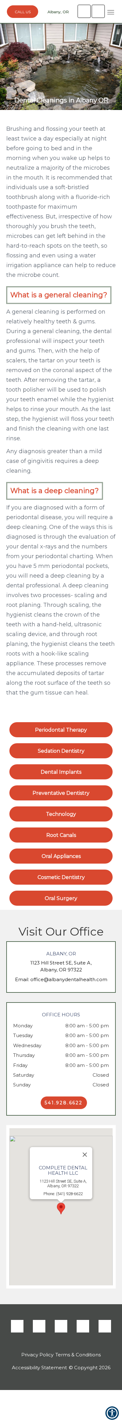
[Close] (84, 1154)
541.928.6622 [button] (64, 1103)
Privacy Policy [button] (37, 1355)
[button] (110, 12)
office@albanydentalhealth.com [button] (68, 979)
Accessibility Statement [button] (39, 1368)
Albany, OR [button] (58, 11)
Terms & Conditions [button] (78, 1355)
